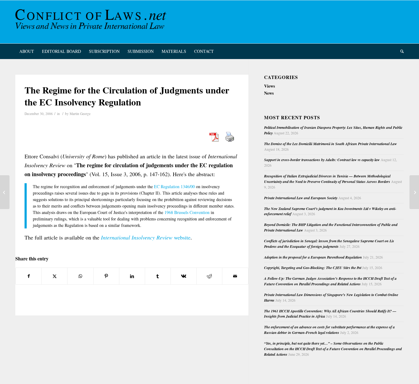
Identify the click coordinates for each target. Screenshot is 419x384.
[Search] (400, 51)
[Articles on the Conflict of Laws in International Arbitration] (5, 192)
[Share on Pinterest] (106, 276)
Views (269, 86)
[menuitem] (26, 51)
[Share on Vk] (183, 276)
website (145, 237)
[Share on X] (54, 276)
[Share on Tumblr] (158, 276)
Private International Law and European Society (300, 197)
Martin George (80, 113)
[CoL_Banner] (92, 21)
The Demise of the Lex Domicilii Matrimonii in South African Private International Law (330, 143)
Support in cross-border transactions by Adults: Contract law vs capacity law (322, 159)
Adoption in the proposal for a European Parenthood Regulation (313, 257)
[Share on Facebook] (28, 276)
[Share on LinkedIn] (132, 276)
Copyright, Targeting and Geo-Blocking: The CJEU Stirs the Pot (312, 267)
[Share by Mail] (235, 276)
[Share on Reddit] (209, 276)
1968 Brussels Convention (187, 212)
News (269, 93)
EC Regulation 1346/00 (174, 186)
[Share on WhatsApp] (80, 276)
